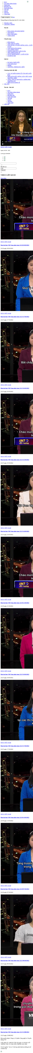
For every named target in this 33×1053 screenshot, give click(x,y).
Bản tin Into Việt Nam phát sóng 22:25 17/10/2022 (15, 746)
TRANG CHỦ (8, 23)
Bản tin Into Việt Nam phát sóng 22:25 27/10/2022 (15, 316)
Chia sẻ (3, 170)
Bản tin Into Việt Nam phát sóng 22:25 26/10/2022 (15, 388)
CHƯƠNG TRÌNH (9, 24)
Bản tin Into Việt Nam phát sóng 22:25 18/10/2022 (15, 674)
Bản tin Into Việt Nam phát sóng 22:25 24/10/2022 (15, 531)
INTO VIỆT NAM (6, 147)
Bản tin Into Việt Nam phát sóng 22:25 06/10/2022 (15, 960)
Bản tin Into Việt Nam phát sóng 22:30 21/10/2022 (15, 603)
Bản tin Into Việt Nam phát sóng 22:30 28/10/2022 (15, 245)
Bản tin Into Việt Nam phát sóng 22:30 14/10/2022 (15, 817)
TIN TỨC (6, 84)
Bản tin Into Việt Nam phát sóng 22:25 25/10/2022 (15, 459)
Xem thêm (3, 178)
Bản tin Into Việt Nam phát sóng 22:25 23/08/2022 (15, 1032)
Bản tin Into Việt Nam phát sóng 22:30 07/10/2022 (15, 889)
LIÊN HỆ (6, 104)
